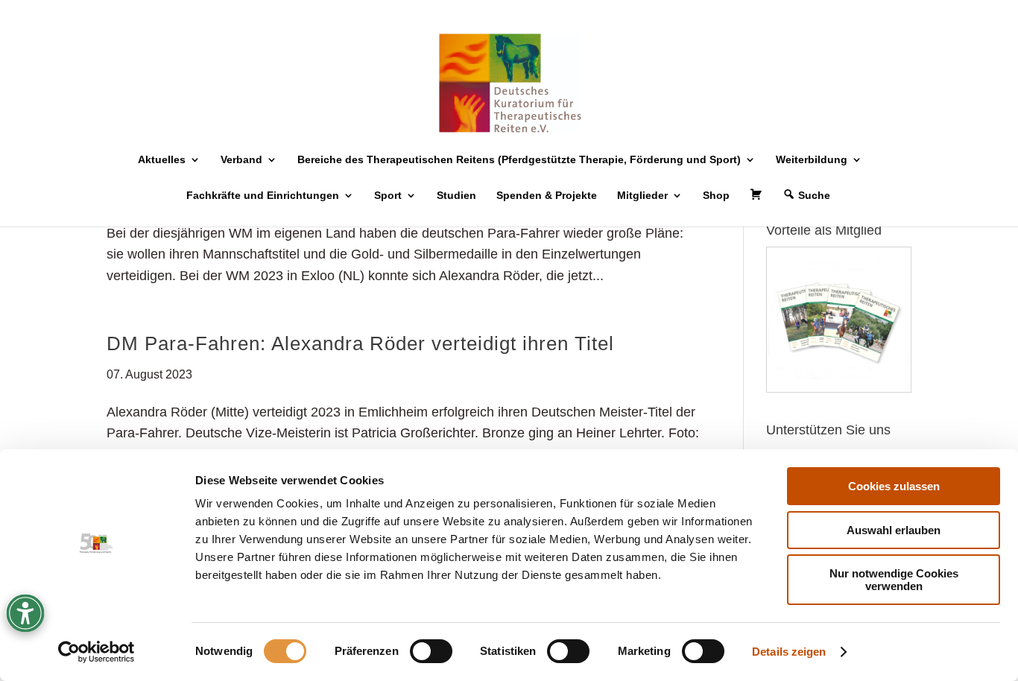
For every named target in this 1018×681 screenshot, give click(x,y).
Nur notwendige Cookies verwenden (893, 579)
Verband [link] (241, 159)
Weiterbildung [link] (811, 159)
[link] (96, 652)
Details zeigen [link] (789, 651)
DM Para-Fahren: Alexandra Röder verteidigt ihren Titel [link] (360, 343)
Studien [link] (456, 195)
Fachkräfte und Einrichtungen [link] (262, 195)
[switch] (431, 651)
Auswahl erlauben (893, 530)
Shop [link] (716, 195)
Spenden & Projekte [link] (546, 195)
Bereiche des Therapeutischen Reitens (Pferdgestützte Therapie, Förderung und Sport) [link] (519, 159)
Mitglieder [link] (642, 195)
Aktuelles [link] (162, 159)
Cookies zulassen (894, 486)
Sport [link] (388, 195)
